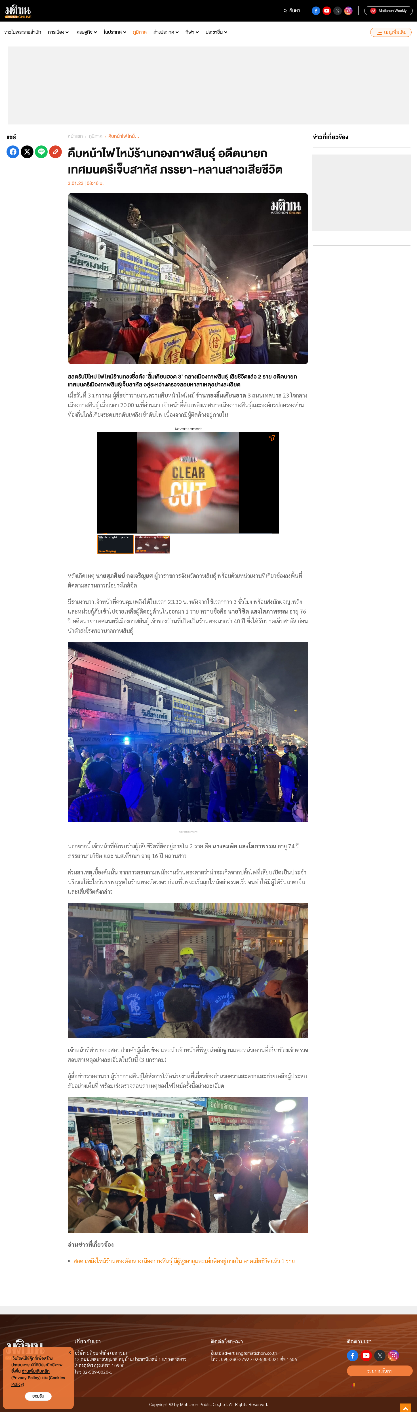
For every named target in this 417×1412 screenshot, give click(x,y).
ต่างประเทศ (163, 32)
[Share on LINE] (41, 151)
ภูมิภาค (140, 32)
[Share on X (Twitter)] (27, 151)
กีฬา (190, 32)
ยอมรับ (38, 1396)
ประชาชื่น (214, 32)
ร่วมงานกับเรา (379, 1371)
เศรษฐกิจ (83, 32)
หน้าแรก (75, 136)
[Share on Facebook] (13, 151)
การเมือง (56, 32)
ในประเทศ (113, 32)
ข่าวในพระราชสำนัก (22, 32)
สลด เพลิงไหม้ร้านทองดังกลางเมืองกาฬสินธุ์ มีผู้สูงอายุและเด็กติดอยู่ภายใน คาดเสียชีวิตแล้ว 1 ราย (184, 1261)
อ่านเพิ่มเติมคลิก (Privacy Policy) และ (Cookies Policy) (38, 1378)
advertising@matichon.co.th (249, 1353)
